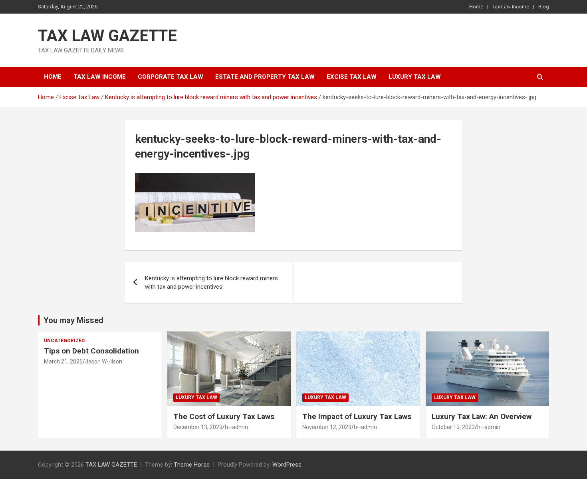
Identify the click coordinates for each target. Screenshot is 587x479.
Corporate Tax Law (170, 76)
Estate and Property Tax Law (265, 76)
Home (476, 7)
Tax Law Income (510, 7)
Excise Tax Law (352, 76)
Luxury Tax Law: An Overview (481, 416)
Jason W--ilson (103, 361)
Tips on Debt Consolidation (92, 350)
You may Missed (73, 320)
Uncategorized (64, 340)
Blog (543, 7)
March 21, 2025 (63, 361)
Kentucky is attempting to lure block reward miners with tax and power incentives (211, 282)
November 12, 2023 (326, 427)
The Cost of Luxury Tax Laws (223, 416)
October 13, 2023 (453, 427)
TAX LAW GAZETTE (107, 35)
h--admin (236, 427)
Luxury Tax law (415, 76)
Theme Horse (192, 464)
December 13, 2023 (197, 427)
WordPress (286, 464)
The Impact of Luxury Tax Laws (356, 416)
